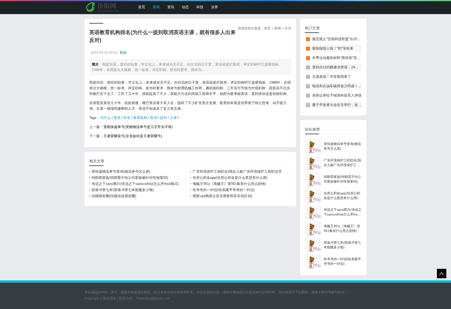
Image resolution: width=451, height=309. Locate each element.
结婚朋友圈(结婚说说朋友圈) (114, 196)
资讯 (170, 7)
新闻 (156, 7)
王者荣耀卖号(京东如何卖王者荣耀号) (132, 136)
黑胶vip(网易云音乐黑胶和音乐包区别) (222, 196)
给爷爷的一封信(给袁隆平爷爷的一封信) (224, 190)
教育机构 (140, 118)
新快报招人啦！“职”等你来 (332, 48)
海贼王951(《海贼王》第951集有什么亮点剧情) (229, 184)
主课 (173, 118)
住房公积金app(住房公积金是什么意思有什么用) (230, 178)
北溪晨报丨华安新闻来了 (331, 76)
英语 (117, 118)
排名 (126, 118)
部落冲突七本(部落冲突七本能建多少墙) (123, 190)
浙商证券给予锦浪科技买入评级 (337, 95)
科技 (199, 7)
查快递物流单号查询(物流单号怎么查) (121, 171)
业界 (214, 7)
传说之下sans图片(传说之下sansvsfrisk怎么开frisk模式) (135, 184)
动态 (185, 7)
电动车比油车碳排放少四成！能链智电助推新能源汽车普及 (358, 86)
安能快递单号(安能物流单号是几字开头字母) (138, 127)
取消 (153, 118)
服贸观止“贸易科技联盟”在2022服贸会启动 (345, 39)
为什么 (105, 118)
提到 (163, 118)
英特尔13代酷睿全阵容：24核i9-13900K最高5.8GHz (352, 67)
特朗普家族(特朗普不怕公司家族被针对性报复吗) (130, 178)
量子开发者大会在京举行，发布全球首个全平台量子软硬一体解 (361, 105)
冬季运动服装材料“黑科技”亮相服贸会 (341, 58)
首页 (141, 7)
